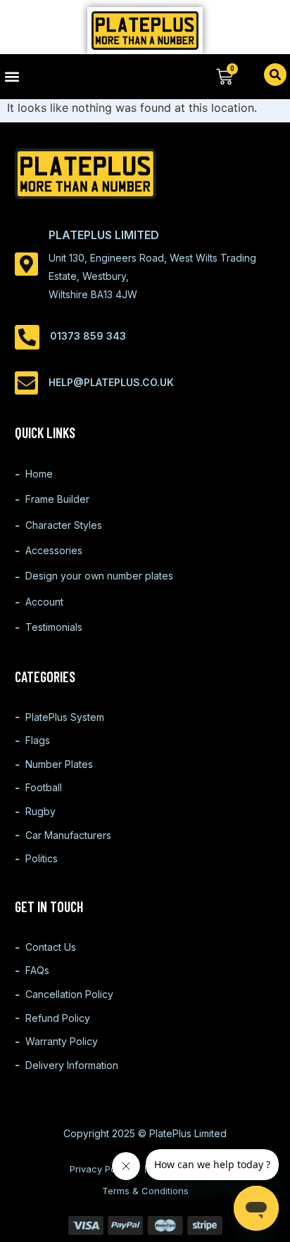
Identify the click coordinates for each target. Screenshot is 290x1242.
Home (39, 474)
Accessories (53, 550)
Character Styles (63, 525)
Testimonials (53, 627)
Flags (37, 740)
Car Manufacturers (68, 835)
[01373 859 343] (27, 337)
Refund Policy (57, 1018)
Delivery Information (71, 1065)
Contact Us (50, 947)
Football (43, 787)
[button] (72, 76)
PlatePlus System (64, 717)
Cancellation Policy (69, 994)
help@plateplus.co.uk (111, 382)
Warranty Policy (61, 1041)
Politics (41, 858)
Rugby (40, 811)
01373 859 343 (88, 336)
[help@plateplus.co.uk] (26, 383)
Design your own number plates (99, 576)
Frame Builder (57, 499)
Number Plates (59, 764)
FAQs (37, 970)
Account (44, 602)
